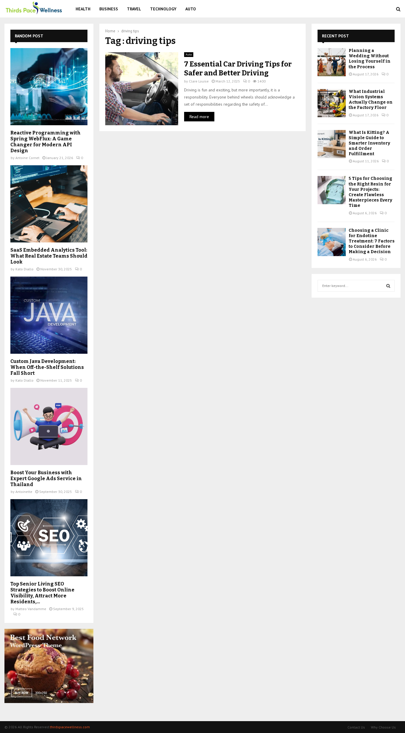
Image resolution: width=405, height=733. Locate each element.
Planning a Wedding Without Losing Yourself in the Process (369, 58)
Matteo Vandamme (30, 609)
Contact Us (356, 727)
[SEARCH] (388, 286)
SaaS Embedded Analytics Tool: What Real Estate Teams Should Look (48, 256)
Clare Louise (199, 81)
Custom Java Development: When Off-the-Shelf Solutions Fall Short (47, 367)
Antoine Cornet (27, 158)
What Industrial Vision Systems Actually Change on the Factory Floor (371, 99)
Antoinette (23, 491)
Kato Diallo (24, 269)
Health (83, 9)
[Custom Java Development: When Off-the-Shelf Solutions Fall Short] (48, 315)
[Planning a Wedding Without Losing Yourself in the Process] (332, 62)
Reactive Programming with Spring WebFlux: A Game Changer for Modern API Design (45, 141)
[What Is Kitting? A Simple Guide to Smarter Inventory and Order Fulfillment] (332, 144)
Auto (190, 9)
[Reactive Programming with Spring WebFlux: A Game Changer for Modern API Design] (48, 86)
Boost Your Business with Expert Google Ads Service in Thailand (46, 478)
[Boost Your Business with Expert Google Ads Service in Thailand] (48, 426)
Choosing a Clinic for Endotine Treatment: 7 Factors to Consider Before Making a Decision (372, 241)
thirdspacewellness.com (70, 727)
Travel (134, 9)
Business (108, 9)
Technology (163, 9)
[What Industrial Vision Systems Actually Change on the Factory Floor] (332, 103)
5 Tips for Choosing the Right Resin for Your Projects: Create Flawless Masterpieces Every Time (370, 192)
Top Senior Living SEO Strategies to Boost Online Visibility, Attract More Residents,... (42, 593)
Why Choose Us (383, 727)
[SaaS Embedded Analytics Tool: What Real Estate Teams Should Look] (48, 203)
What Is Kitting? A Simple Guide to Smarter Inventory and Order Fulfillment (369, 143)
